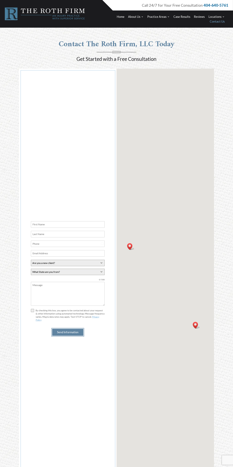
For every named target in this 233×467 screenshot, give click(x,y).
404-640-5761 (216, 5)
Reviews (199, 17)
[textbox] (64, 263)
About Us (134, 17)
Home (120, 17)
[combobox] (68, 263)
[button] (196, 325)
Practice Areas (156, 17)
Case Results (181, 17)
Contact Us (217, 21)
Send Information (67, 332)
